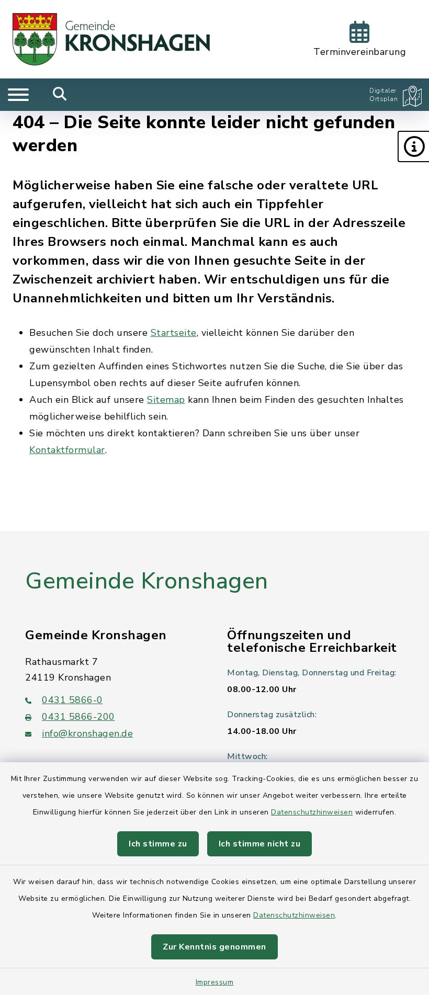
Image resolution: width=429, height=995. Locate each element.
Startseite (174, 332)
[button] (413, 146)
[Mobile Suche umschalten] (60, 94)
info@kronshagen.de (87, 733)
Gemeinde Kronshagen (146, 581)
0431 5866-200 (78, 716)
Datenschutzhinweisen (312, 812)
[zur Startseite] (111, 39)
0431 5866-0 (72, 700)
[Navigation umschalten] (18, 95)
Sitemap (166, 399)
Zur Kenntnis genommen (214, 947)
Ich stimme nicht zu (260, 844)
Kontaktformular (67, 450)
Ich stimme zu (158, 844)
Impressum (215, 982)
